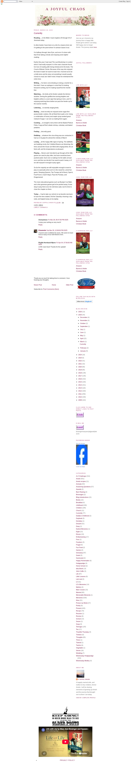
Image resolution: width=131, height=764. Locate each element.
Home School (80, 566)
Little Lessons (80, 576)
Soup (78, 624)
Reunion (79, 613)
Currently (44, 207)
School (78, 619)
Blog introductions (82, 497)
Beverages (79, 494)
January (83, 351)
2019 (80, 370)
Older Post (69, 285)
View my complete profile (86, 697)
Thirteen (79, 634)
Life (77, 574)
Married (78, 592)
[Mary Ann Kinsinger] (82, 464)
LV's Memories (81, 584)
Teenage (79, 627)
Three (78, 640)
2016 (80, 379)
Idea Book (79, 568)
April (82, 338)
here (95, 47)
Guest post (79, 558)
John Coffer (80, 571)
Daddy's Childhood (82, 516)
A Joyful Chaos (66, 8)
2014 (80, 385)
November (84, 320)
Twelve (78, 645)
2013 (80, 388)
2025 (80, 315)
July (81, 329)
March (82, 341)
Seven (78, 621)
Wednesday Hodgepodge (85, 656)
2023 (80, 358)
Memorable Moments (83, 595)
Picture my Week (82, 603)
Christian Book (81, 125)
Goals (78, 555)
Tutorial (78, 642)
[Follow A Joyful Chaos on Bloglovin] (84, 302)
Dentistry (79, 521)
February (83, 348)
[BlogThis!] (36, 205)
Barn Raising (80, 492)
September (84, 326)
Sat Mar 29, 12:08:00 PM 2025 (57, 230)
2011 (80, 394)
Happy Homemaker (82, 560)
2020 (80, 367)
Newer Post (38, 285)
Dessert (78, 523)
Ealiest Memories (82, 529)
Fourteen (79, 542)
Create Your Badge (80, 466)
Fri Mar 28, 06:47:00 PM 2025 (58, 220)
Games (78, 550)
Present (78, 608)
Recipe (78, 611)
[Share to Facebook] (40, 205)
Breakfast (79, 502)
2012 (80, 391)
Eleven (78, 534)
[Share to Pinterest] (42, 205)
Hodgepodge (80, 563)
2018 (80, 373)
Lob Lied (79, 579)
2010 (80, 397)
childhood (79, 505)
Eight (78, 531)
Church (78, 510)
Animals (79, 484)
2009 (80, 400)
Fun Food (79, 547)
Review (78, 616)
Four (77, 539)
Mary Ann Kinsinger (80, 443)
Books (78, 500)
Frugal (78, 545)
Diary (78, 526)
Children (79, 508)
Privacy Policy (67, 760)
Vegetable (79, 648)
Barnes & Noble (81, 123)
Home (54, 285)
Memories (79, 598)
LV (77, 582)
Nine (77, 600)
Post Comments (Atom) (51, 289)
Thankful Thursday (82, 632)
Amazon (79, 120)
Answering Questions (83, 487)
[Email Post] (62, 202)
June (82, 332)
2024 (80, 355)
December (84, 317)
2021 (80, 364)
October (83, 323)
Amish (78, 479)
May (81, 335)
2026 (80, 312)
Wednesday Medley (83, 661)
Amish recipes (81, 481)
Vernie (78, 650)
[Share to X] (38, 205)
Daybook (79, 518)
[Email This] (35, 205)
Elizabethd (42, 230)
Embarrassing (81, 537)
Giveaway (79, 553)
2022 (80, 361)
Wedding (79, 653)
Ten (77, 629)
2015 (80, 382)
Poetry (78, 605)
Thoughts (79, 637)
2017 (80, 376)
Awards (78, 489)
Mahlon (78, 587)
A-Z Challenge (81, 476)
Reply (40, 225)
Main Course (80, 590)
